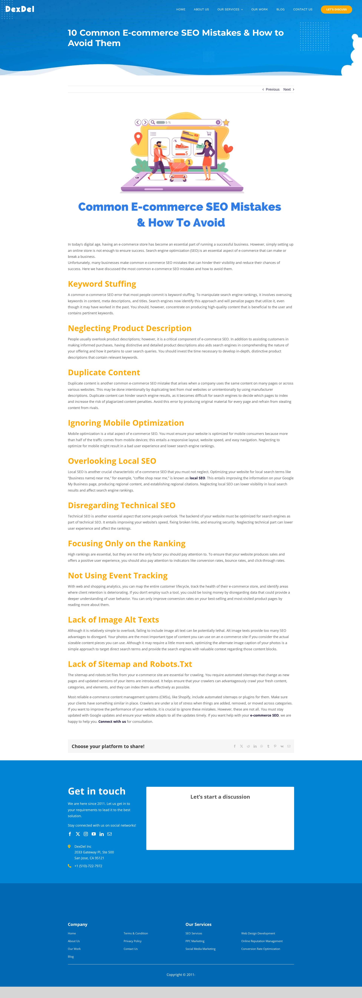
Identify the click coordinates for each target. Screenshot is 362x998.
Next (287, 89)
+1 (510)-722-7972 (88, 866)
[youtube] (94, 834)
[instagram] (86, 834)
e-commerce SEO (264, 715)
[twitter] (78, 834)
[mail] (109, 834)
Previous (273, 89)
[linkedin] (102, 834)
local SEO (197, 478)
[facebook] (70, 834)
